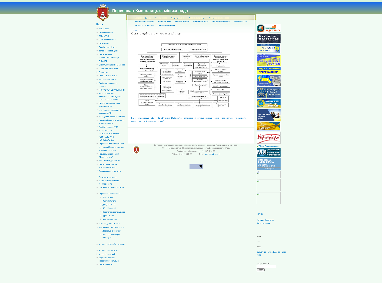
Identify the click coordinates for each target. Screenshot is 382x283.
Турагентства (108, 216)
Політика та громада (197, 18)
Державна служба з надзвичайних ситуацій (109, 259)
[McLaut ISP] (269, 204)
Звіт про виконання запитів (219, 18)
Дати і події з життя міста (109, 224)
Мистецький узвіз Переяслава (111, 227)
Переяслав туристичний (109, 194)
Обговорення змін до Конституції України (108, 165)
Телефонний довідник (108, 51)
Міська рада (104, 29)
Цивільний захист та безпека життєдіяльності (111, 121)
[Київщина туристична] (269, 169)
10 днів (276, 252)
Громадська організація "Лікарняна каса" (109, 155)
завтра (269, 252)
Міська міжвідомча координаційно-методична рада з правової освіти (110, 96)
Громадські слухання (108, 177)
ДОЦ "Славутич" (109, 208)
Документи (103, 72)
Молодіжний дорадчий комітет (112, 117)
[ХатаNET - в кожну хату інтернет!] (269, 191)
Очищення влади (106, 32)
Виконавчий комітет (107, 40)
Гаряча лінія (104, 43)
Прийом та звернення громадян (108, 84)
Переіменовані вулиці (108, 47)
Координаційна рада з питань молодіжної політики (111, 148)
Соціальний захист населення (112, 65)
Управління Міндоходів (108, 250)
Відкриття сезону (110, 219)
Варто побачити (109, 201)
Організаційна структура (144, 21)
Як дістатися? (108, 197)
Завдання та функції (143, 18)
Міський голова (161, 18)
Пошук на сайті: (263, 264)
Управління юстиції (107, 254)
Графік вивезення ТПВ (108, 127)
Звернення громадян (200, 21)
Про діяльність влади (166, 25)
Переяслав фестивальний (114, 212)
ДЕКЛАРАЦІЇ (104, 36)
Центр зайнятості (106, 264)
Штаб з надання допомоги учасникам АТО (110, 111)
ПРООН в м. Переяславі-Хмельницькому (109, 104)
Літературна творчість (112, 231)
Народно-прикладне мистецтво (111, 236)
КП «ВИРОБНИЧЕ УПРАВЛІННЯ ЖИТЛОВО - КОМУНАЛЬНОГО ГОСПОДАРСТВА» (110, 135)
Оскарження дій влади (220, 21)
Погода (260, 214)
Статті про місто (164, 21)
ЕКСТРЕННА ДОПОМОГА (109, 161)
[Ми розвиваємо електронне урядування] (269, 156)
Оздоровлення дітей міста (110, 171)
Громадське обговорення (144, 25)
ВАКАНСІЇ (103, 61)
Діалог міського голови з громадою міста (109, 182)
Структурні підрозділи (108, 68)
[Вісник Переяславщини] (268, 146)
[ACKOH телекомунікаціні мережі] (269, 178)
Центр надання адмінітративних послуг (109, 55)
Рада (99, 24)
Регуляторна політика (108, 79)
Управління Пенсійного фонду (112, 244)
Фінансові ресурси (182, 21)
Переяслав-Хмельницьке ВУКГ (112, 144)
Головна (136, 30)
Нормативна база (240, 21)
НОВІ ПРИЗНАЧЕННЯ (108, 76)
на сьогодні (261, 252)
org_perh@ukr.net (212, 154)
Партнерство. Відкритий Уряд (111, 187)
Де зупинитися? (109, 205)
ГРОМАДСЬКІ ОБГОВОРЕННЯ (112, 90)
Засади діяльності (177, 18)
